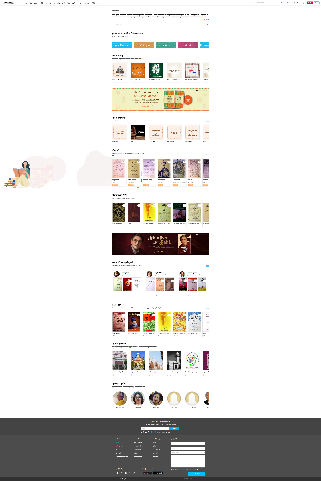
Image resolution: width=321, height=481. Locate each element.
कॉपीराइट (134, 479)
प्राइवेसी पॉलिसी (119, 479)
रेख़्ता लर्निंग (155, 453)
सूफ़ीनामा (155, 446)
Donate (316, 2)
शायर (26, 3)
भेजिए (198, 473)
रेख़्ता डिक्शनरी (156, 449)
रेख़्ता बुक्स (155, 457)
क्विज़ (68, 3)
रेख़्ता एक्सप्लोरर (138, 457)
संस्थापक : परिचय (138, 446)
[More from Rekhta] (303, 2)
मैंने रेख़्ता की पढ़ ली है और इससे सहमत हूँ (156, 432)
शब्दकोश (36, 3)
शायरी (63, 3)
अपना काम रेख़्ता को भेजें (122, 457)
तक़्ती (80, 3)
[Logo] (8, 3)
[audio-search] (281, 2)
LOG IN (296, 2)
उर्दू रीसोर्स (118, 453)
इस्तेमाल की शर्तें (127, 479)
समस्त (207, 59)
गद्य (54, 3)
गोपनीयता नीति (152, 432)
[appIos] (158, 472)
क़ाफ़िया (74, 3)
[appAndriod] (147, 472)
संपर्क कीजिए (137, 449)
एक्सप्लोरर (86, 3)
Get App (310, 2)
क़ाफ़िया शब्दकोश (120, 446)
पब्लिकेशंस (94, 3)
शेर (31, 3)
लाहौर (199, 275)
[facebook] (117, 473)
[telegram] (133, 473)
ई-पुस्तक (48, 3)
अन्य (100, 3)
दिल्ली (133, 275)
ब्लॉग (58, 3)
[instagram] (129, 473)
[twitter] (121, 473)
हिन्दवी (154, 442)
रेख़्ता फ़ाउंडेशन (138, 442)
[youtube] (125, 473)
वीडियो (42, 3)
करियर (136, 453)
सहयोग (117, 442)
